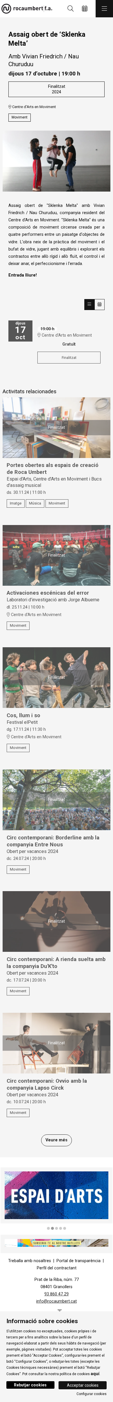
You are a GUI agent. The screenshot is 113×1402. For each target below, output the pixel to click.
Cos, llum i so (23, 715)
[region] (56, 1199)
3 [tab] (56, 1228)
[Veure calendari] (99, 304)
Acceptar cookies (83, 1385)
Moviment (20, 117)
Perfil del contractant (56, 1268)
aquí (95, 1373)
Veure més (56, 1140)
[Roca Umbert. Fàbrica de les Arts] (25, 9)
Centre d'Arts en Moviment (33, 107)
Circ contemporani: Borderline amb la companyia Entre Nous (53, 841)
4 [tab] (60, 1228)
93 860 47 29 (56, 1294)
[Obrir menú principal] (104, 8)
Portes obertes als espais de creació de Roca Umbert (53, 468)
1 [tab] (48, 1228)
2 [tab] (52, 1228)
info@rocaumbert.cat (56, 1301)
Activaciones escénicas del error (48, 593)
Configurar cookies (91, 1394)
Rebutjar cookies (30, 1385)
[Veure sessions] (89, 304)
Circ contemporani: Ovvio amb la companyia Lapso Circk (47, 1084)
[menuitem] (29, 1260)
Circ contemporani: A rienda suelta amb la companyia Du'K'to (56, 962)
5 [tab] (64, 1228)
